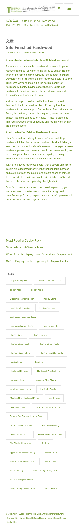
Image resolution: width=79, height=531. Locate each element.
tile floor (45, 443)
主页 (24, 24)
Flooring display (40, 334)
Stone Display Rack (42, 517)
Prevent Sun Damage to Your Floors (27, 416)
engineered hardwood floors (23, 316)
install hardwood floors (20, 389)
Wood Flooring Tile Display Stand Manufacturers (41, 513)
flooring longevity (18, 361)
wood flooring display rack (45, 470)
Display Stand (49, 298)
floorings (39, 361)
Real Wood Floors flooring (49, 434)
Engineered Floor (47, 307)
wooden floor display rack (22, 461)
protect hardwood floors (21, 425)
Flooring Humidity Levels (51, 352)
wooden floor (51, 452)
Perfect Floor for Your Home (49, 407)
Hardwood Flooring (19, 370)
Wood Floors (51, 488)
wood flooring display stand (22, 488)
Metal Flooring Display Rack (23, 240)
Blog (31, 24)
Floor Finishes (16, 334)
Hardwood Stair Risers (45, 379)
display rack (15, 289)
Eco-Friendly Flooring (20, 307)
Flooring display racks (34, 195)
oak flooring (54, 397)
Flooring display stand (20, 352)
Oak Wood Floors (18, 407)
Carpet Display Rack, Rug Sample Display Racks (37, 261)
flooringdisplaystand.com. (33, 199)
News (26, 52)
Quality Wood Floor (19, 434)
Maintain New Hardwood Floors (24, 397)
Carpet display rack (19, 280)
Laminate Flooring (48, 389)
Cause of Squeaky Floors (50, 280)
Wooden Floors (51, 461)
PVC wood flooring (50, 425)
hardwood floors (17, 379)
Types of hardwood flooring (22, 452)
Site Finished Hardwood (29, 47)
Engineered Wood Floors (21, 325)
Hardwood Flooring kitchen (49, 370)
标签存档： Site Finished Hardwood (30, 21)
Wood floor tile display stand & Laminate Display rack (39, 254)
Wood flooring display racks (23, 479)
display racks (37, 289)
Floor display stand (51, 325)
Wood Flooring (16, 470)
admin (41, 52)
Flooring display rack (19, 343)
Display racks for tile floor (22, 298)
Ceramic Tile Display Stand (19, 517)
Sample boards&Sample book (24, 247)
